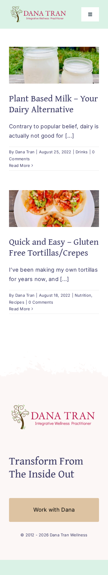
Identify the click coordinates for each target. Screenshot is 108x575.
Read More (19, 165)
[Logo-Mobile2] (39, 7)
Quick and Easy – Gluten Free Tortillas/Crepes (54, 247)
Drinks (82, 151)
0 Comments (40, 302)
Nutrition (83, 295)
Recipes (16, 302)
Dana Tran (24, 151)
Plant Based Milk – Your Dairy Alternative (53, 103)
